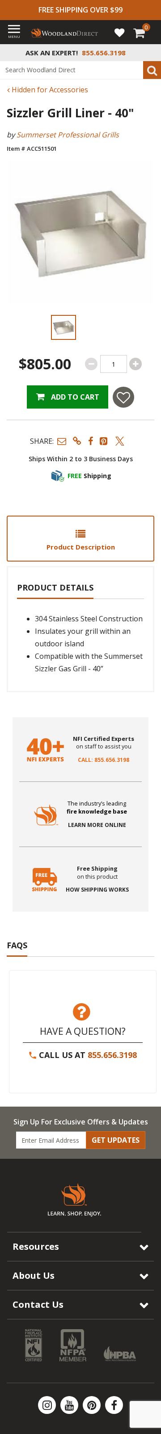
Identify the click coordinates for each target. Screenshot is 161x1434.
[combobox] (80, 70)
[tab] (80, 539)
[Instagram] (47, 1405)
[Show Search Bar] (149, 52)
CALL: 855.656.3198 (103, 760)
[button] (61, 441)
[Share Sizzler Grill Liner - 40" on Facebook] (90, 441)
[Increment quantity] (135, 364)
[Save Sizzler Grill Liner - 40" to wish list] (123, 397)
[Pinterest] (92, 1405)
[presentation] (63, 327)
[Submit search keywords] (152, 70)
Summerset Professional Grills (68, 135)
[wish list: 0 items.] (119, 32)
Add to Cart (74, 397)
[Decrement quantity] (91, 364)
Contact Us (38, 1304)
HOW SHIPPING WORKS (97, 889)
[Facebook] (114, 1405)
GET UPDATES (116, 1140)
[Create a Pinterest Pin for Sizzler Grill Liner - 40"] (104, 441)
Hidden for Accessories (49, 90)
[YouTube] (70, 1405)
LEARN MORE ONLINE (97, 825)
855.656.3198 (112, 1055)
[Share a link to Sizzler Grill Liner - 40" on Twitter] (119, 441)
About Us (34, 1275)
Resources (36, 1246)
